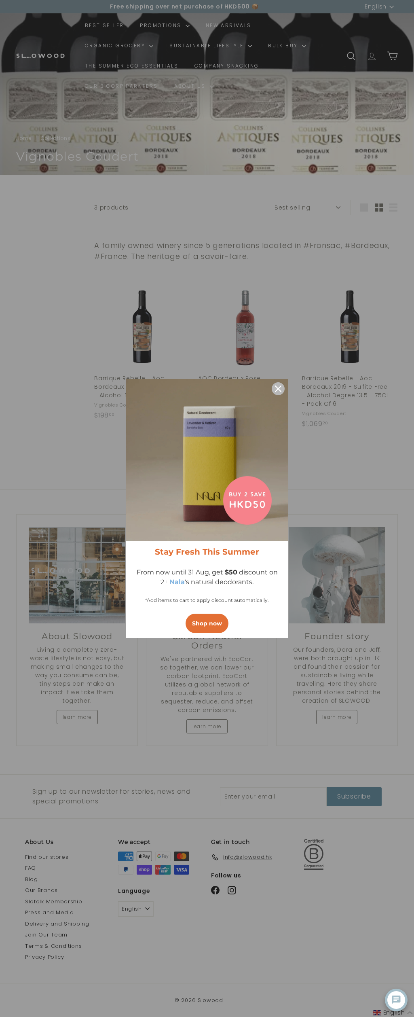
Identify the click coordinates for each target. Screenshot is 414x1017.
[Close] (278, 388)
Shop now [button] (207, 623)
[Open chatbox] (396, 1000)
